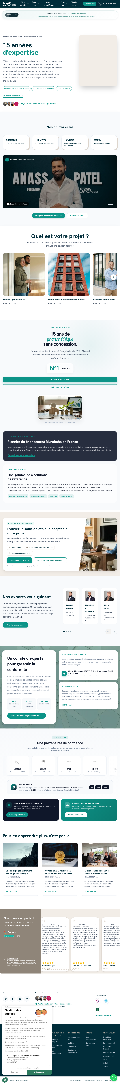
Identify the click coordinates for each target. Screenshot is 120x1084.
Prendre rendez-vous (15, 625)
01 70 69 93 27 (111, 4)
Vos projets (23, 3)
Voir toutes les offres (60, 387)
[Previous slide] (108, 631)
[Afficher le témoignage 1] (45, 969)
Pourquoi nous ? (77, 216)
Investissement (109, 1043)
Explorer (62, 3)
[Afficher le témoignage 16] (74, 969)
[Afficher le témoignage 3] (49, 969)
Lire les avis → (41, 1011)
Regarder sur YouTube (18, 204)
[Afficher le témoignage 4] (51, 969)
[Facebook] (12, 999)
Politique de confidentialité (93, 1080)
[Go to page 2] (66, 631)
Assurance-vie (108, 1056)
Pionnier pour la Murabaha (43, 89)
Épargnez (34, 3)
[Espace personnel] (100, 4)
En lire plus (10, 891)
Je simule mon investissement (50, 560)
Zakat (105, 1067)
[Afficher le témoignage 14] (70, 969)
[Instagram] (5, 999)
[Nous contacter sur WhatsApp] (113, 1077)
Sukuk (105, 1063)
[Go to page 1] (64, 631)
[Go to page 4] (70, 631)
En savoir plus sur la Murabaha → (21, 455)
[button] (60, 181)
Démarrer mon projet (60, 379)
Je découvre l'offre (18, 560)
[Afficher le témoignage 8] (59, 969)
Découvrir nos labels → (105, 1015)
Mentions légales (75, 1080)
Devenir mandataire (76, 815)
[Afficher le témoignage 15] (72, 969)
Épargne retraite (109, 1052)
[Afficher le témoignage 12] (66, 969)
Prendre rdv (90, 4)
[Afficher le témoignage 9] (61, 969)
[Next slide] (114, 631)
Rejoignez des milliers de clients (48, 216)
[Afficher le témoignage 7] (57, 969)
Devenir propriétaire (49, 3)
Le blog (71, 1043)
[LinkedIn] (19, 999)
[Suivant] (113, 277)
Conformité (72, 1046)
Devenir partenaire (17, 815)
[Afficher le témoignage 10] (63, 969)
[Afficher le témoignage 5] (53, 969)
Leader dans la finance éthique (16, 89)
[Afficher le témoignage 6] (55, 969)
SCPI (105, 1059)
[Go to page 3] (68, 631)
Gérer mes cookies (111, 1080)
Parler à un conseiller (11, 96)
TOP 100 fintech (64, 89)
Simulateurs (74, 3)
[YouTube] (27, 999)
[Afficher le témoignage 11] (64, 969)
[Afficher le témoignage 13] (68, 969)
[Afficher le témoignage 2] (47, 969)
